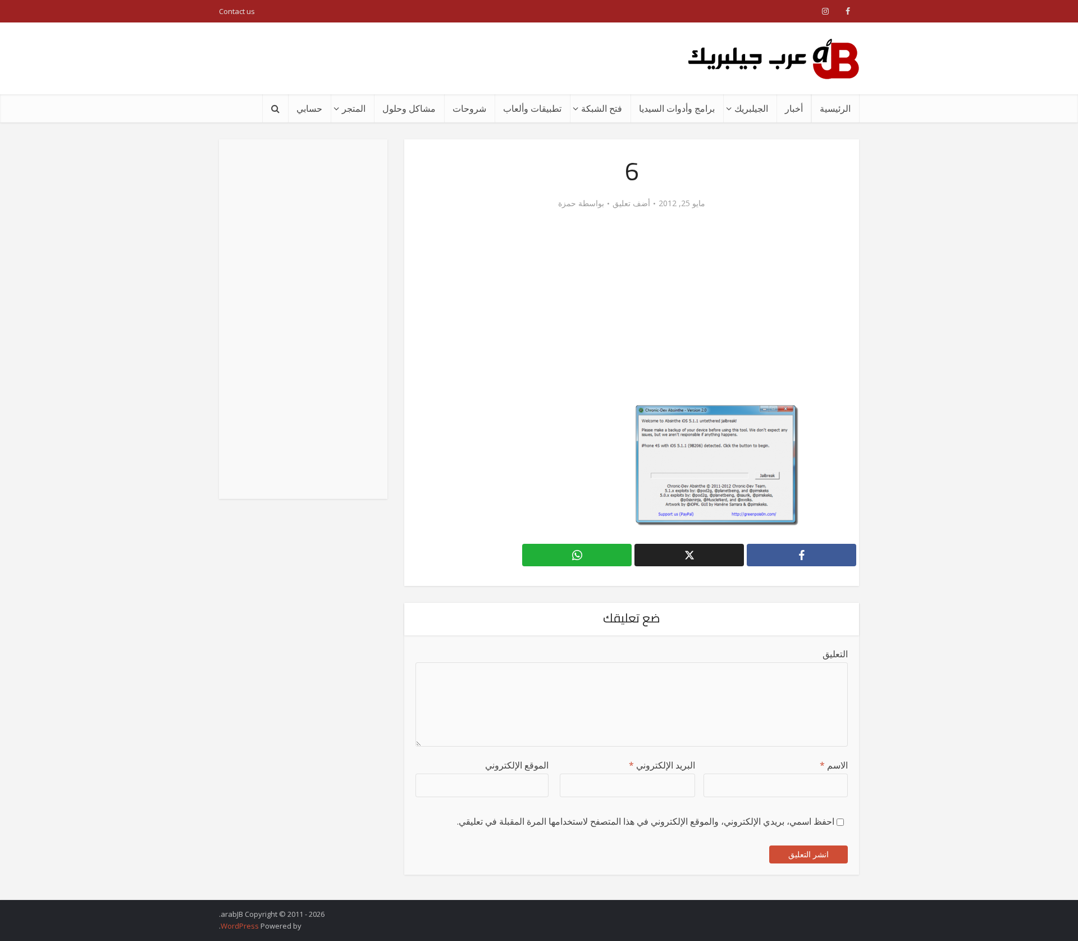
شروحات (469, 108)
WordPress (240, 926)
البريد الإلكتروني (662, 765)
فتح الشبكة (601, 108)
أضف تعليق (631, 203)
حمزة (567, 203)
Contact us (237, 11)
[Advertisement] (423, 58)
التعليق (835, 654)
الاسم (834, 765)
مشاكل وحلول (409, 108)
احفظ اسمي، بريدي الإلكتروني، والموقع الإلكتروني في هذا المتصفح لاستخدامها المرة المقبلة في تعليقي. (645, 821)
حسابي (309, 108)
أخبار (794, 108)
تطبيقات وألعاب (532, 108)
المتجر (354, 108)
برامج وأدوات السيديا (677, 108)
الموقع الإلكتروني (517, 765)
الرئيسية (835, 108)
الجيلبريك (751, 108)
